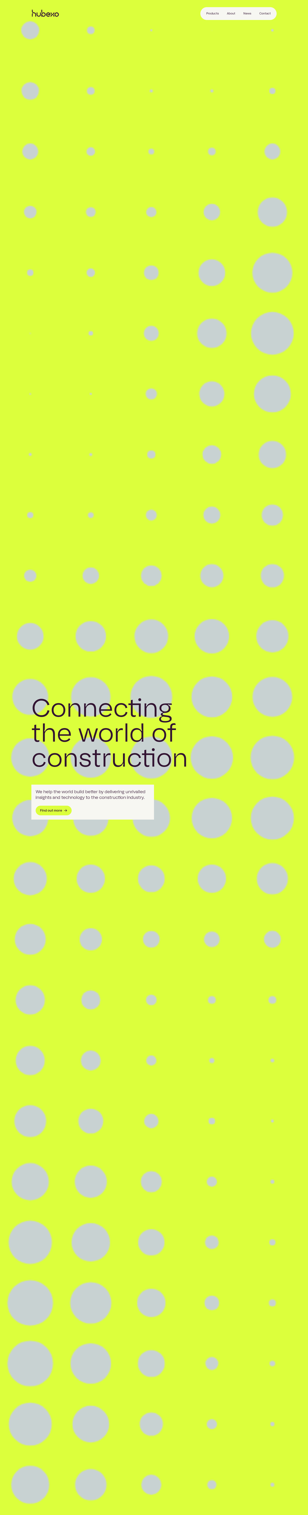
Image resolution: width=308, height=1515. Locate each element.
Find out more (51, 810)
